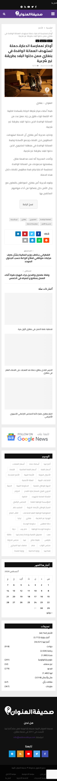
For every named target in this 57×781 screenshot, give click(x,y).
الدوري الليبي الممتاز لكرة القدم (37, 491)
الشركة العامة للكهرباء (41, 496)
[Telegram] (12, 754)
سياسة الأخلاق (11, 774)
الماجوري (33, 219)
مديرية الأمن (46, 223)
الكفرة (24, 496)
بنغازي (23, 219)
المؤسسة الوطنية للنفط (40, 502)
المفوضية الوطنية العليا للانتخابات (36, 513)
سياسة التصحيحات (40, 778)
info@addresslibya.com (24, 737)
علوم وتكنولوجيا (45, 660)
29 (48, 608)
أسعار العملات (18, 464)
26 (21, 602)
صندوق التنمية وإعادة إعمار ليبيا (29, 534)
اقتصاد (12, 469)
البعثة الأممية (27, 480)
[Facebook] (45, 754)
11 (29, 591)
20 (14, 597)
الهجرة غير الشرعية (43, 518)
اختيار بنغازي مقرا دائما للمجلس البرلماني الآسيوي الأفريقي (31, 415)
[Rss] (20, 754)
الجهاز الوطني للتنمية (41, 486)
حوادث (49, 646)
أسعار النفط (45, 469)
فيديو (49, 668)
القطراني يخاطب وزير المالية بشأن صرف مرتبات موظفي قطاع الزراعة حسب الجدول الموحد (28, 258)
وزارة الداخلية (34, 551)
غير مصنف (47, 664)
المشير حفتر (17, 507)
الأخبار (50, 41)
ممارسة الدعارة (32, 223)
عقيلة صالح (35, 540)
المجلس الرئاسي (19, 502)
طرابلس (47, 540)
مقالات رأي (47, 682)
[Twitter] (36, 754)
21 (8, 597)
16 (41, 597)
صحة (50, 655)
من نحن (43, 774)
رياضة (49, 651)
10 (35, 591)
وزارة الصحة (19, 551)
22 (48, 602)
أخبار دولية (45, 637)
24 (35, 602)
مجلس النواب (45, 545)
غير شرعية (14, 219)
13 (14, 591)
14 (8, 591)
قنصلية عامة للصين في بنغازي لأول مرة (35, 329)
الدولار (17, 491)
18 (29, 597)
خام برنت (23, 529)
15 (48, 597)
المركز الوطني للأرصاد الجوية (38, 507)
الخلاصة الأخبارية (22, 778)
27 (14, 602)
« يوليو (49, 613)
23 (41, 602)
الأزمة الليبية (29, 475)
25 (29, 602)
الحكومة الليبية (22, 486)
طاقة (9, 534)
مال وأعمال (47, 677)
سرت (48, 534)
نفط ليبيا (47, 551)
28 (8, 602)
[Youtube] (28, 754)
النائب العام (13, 513)
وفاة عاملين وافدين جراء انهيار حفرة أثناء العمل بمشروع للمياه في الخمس (27, 276)
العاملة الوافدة (45, 219)
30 (41, 608)
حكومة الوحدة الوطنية (40, 529)
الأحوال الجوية (44, 475)
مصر (33, 545)
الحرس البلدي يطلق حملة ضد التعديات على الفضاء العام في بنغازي (28, 371)
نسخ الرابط (28, 204)
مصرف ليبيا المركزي (18, 545)
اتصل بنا (54, 3)
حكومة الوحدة (29, 523)
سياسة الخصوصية (28, 774)
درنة (14, 529)
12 (21, 591)
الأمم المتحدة (13, 475)
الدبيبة (9, 486)
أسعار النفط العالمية (27, 469)
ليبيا (37, 41)
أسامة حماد (34, 464)
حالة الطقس (45, 523)
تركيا (19, 518)
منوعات (49, 686)
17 (35, 597)
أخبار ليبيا (43, 41)
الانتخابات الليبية (44, 480)
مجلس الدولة (13, 540)
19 (21, 597)
